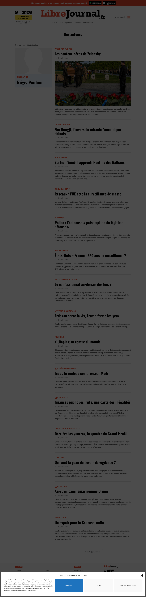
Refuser (99, 585)
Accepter (69, 585)
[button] (141, 575)
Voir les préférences (128, 585)
